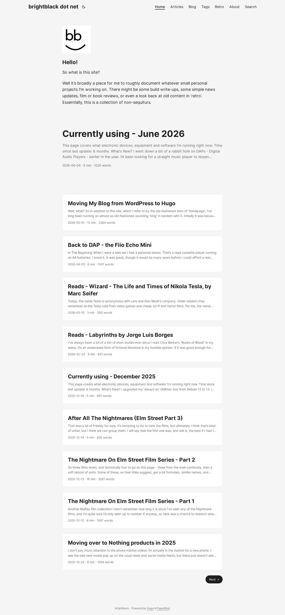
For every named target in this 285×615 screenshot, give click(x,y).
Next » (214, 579)
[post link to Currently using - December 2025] (142, 386)
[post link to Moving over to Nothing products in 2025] (142, 552)
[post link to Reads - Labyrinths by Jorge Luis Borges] (142, 344)
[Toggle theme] (83, 6)
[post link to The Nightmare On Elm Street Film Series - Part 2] (142, 469)
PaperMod (163, 608)
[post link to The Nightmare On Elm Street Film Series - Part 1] (142, 510)
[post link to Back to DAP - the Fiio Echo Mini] (142, 254)
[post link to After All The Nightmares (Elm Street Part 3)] (142, 427)
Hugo (150, 608)
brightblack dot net (53, 6)
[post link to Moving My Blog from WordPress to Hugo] (142, 212)
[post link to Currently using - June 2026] (142, 148)
